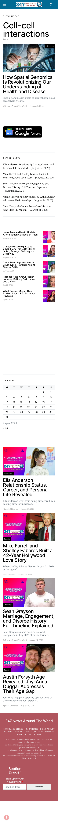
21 (36, 407)
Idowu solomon (9, 574)
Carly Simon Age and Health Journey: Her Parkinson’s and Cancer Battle (19, 265)
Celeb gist (8, 473)
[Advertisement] (29, 341)
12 (21, 402)
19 (21, 407)
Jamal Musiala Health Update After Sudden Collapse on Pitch (20, 233)
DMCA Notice (32, 729)
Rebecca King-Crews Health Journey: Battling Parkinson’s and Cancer (19, 279)
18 (14, 407)
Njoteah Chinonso (10, 509)
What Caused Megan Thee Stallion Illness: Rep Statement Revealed (19, 293)
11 (14, 402)
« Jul (5, 428)
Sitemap (37, 734)
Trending (7, 604)
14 (36, 402)
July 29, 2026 (8, 271)
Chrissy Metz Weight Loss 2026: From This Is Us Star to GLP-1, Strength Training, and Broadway (19, 250)
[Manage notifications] (6, 817)
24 (7, 412)
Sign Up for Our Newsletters (15, 780)
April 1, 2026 (8, 299)
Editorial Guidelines (13, 729)
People (7, 539)
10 (7, 402)
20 (28, 407)
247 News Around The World (15, 106)
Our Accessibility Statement (40, 732)
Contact (19, 732)
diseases (50, 46)
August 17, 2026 (9, 238)
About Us (8, 732)
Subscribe (39, 786)
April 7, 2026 (8, 285)
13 (29, 402)
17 (7, 407)
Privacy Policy (47, 729)
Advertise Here (24, 734)
